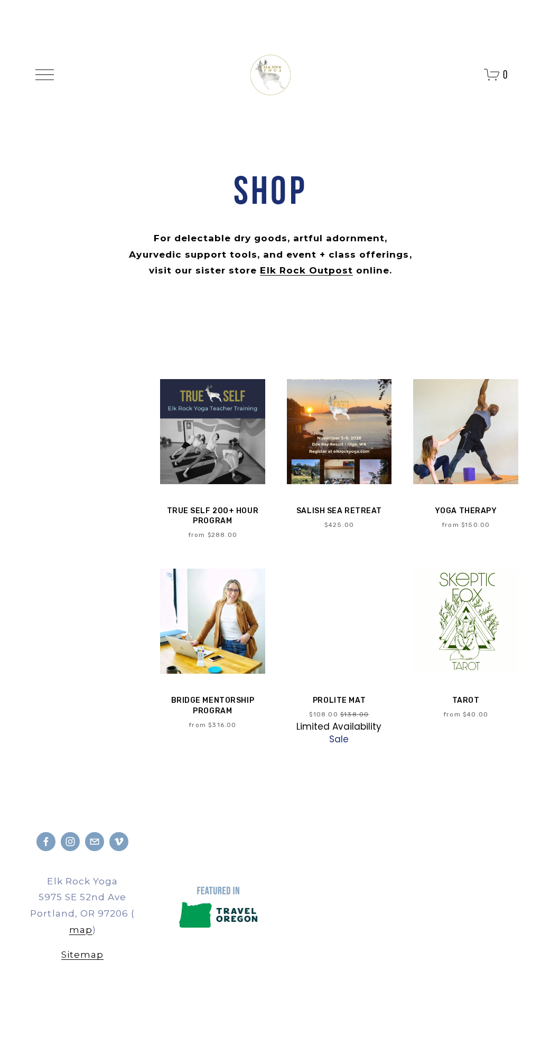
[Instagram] (70, 841)
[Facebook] (45, 841)
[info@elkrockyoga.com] (94, 841)
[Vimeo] (118, 841)
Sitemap (82, 954)
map (80, 929)
